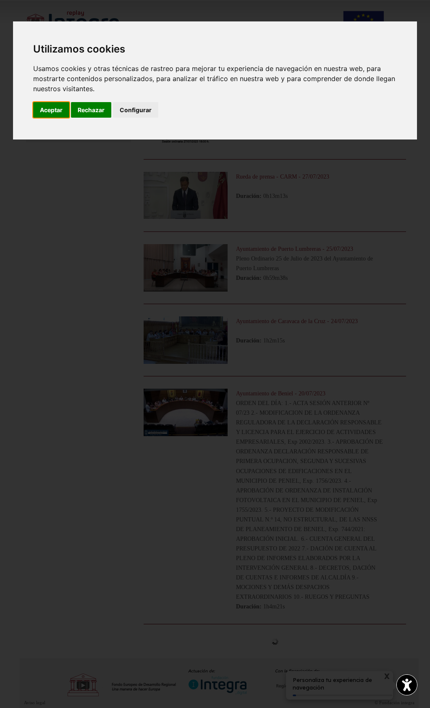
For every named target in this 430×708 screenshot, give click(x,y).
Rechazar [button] (91, 109)
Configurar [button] (136, 109)
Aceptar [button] (51, 109)
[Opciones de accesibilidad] (406, 684)
